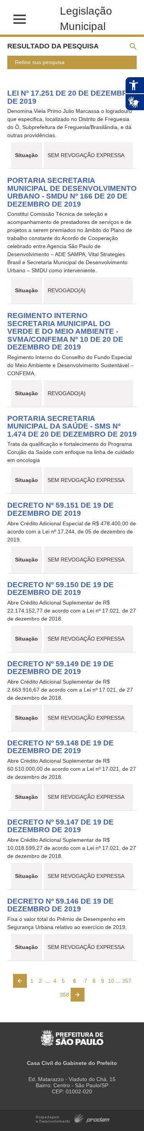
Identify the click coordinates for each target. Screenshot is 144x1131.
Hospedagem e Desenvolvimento (72, 1118)
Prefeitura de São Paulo (72, 1034)
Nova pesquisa (135, 46)
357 (126, 981)
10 (111, 981)
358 (64, 995)
